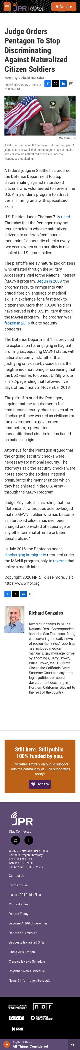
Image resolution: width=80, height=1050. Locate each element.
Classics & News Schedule (27, 961)
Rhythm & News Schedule (27, 971)
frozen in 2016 (17, 323)
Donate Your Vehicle (23, 933)
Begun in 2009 (49, 281)
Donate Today (18, 914)
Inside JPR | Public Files (25, 895)
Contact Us (16, 875)
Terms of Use (18, 885)
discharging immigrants (25, 555)
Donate (66, 7)
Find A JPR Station (22, 952)
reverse (60, 560)
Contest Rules (18, 904)
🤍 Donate (40, 784)
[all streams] (74, 1044)
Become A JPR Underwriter (28, 923)
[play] (7, 1044)
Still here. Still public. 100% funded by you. (40, 752)
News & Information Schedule (29, 980)
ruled (65, 216)
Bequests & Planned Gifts (26, 942)
